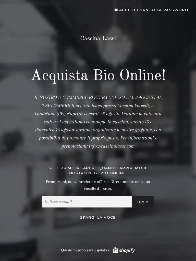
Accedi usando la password (153, 10)
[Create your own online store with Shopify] (124, 250)
